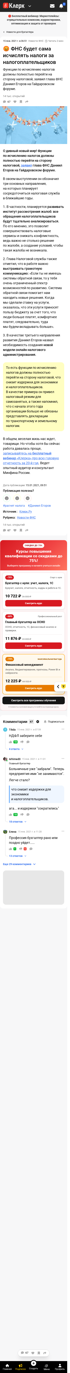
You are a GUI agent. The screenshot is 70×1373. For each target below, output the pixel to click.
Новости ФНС (35, 40)
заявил (26, 165)
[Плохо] (27, 498)
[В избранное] (20, 101)
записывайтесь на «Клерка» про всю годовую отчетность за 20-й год (31, 458)
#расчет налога (14, 505)
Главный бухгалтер (19, 763)
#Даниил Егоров (39, 505)
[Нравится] (14, 101)
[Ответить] (28, 741)
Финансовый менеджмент (24, 664)
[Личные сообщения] (52, 6)
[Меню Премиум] (30, 6)
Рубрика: (9, 517)
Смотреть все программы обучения (33, 700)
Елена (12, 831)
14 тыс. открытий (14, 524)
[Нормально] (17, 498)
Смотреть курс (33, 603)
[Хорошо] (6, 498)
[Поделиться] (26, 101)
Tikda (12, 729)
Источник (10, 511)
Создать (33, 1368)
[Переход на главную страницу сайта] (13, 6)
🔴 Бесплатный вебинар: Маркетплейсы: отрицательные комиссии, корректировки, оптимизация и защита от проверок (33, 20)
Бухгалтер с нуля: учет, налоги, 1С (29, 583)
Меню (47, 1369)
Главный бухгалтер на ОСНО (25, 622)
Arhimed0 (15, 759)
